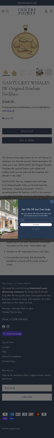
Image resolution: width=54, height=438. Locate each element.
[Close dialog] (52, 201)
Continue (36, 224)
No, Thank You (36, 229)
